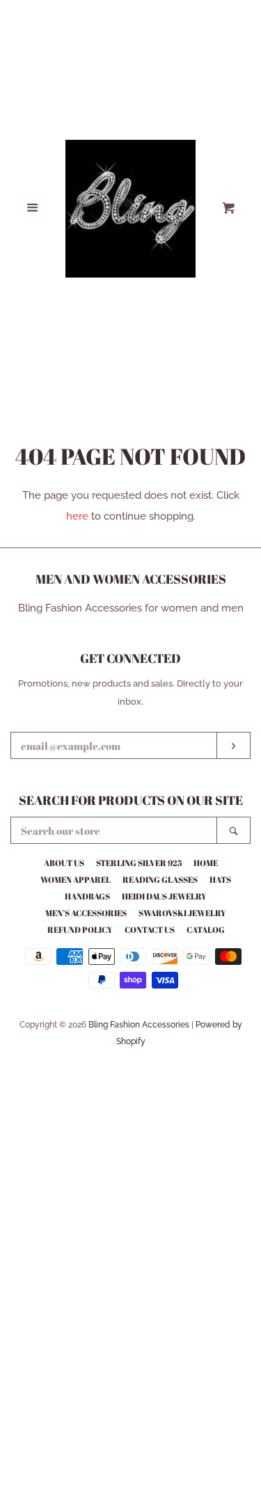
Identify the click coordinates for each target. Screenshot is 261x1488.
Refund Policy (80, 929)
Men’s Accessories (86, 912)
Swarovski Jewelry (182, 912)
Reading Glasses (160, 879)
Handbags (87, 896)
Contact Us (150, 929)
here (77, 516)
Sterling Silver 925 (139, 862)
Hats (220, 879)
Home (205, 862)
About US (64, 862)
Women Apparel (75, 879)
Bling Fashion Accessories (138, 1025)
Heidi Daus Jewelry (164, 896)
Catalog (206, 929)
